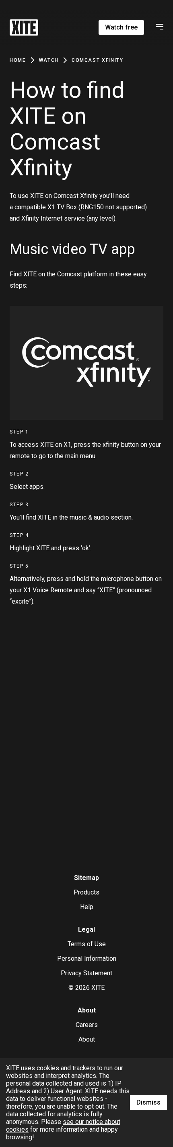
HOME (18, 60)
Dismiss (148, 1102)
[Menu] (158, 27)
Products (86, 892)
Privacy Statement (86, 973)
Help (86, 907)
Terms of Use (87, 944)
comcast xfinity (98, 60)
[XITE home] (24, 27)
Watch (49, 60)
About (86, 1039)
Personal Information (86, 958)
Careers (87, 1025)
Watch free (121, 27)
